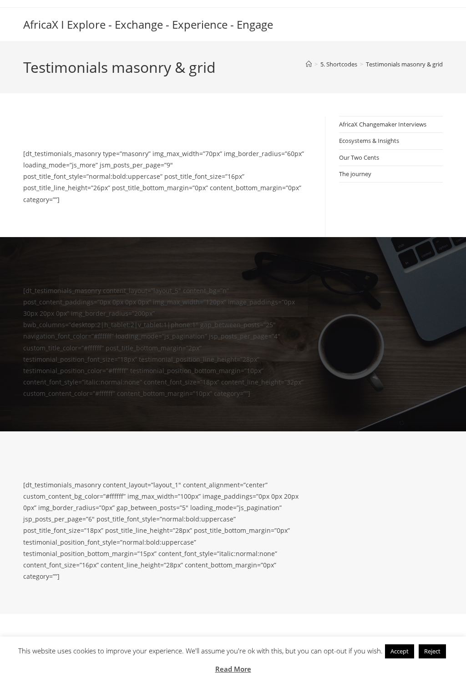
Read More (233, 668)
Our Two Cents (359, 157)
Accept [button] (399, 651)
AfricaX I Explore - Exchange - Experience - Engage (148, 24)
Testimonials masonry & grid (404, 64)
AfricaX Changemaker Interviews (382, 124)
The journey (355, 174)
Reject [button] (432, 651)
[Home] (309, 64)
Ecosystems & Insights (369, 141)
